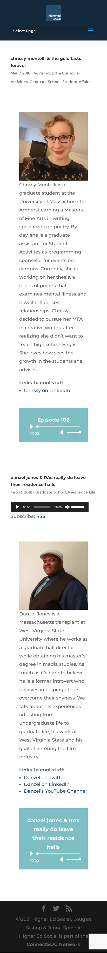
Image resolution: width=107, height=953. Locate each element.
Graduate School (45, 81)
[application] (53, 429)
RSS (40, 516)
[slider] (72, 432)
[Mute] (62, 432)
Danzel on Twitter (44, 777)
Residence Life (82, 492)
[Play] (31, 426)
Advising (42, 73)
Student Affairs (76, 81)
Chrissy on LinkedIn (47, 390)
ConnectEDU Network (53, 944)
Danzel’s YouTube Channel (55, 791)
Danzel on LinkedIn (47, 784)
